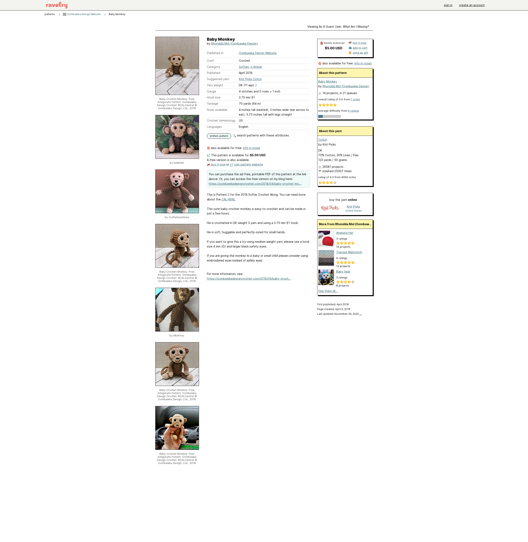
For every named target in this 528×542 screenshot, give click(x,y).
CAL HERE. (229, 199)
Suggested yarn (218, 79)
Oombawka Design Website (83, 14)
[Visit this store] (329, 208)
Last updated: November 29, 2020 (339, 313)
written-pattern (219, 135)
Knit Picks (353, 206)
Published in (215, 53)
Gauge (211, 91)
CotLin (322, 139)
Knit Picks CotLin (250, 79)
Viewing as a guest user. (338, 26)
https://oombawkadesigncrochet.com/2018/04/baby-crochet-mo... (255, 183)
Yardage (212, 103)
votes (355, 99)
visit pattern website (248, 164)
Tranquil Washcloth (349, 252)
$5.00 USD (333, 48)
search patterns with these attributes (262, 135)
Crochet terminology (221, 120)
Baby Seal (343, 271)
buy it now (218, 164)
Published (213, 73)
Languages (214, 126)
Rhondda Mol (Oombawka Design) (234, 43)
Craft (210, 60)
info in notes (251, 148)
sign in (448, 5)
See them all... (328, 291)
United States (353, 210)
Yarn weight (215, 85)
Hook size (213, 97)
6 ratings (353, 110)
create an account (472, 5)
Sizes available (217, 109)
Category (213, 67)
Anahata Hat (344, 232)
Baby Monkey (327, 81)
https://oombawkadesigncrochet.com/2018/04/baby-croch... (249, 278)
